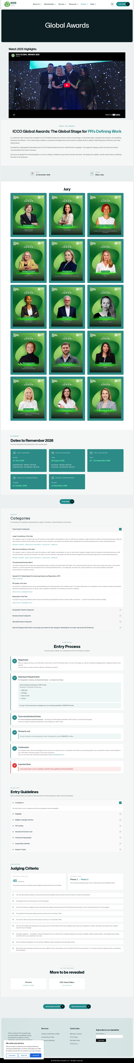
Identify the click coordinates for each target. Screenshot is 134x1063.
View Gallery (67, 985)
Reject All (24, 1055)
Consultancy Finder (47, 1037)
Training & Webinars (48, 1040)
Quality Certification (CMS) (50, 1034)
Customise (12, 1055)
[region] (24, 1049)
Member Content (76, 1034)
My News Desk (75, 1040)
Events (83, 4)
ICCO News (74, 1037)
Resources (72, 4)
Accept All (36, 1055)
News (92, 4)
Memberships (49, 4)
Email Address (100, 1034)
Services (61, 4)
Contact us (74, 1044)
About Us (36, 4)
